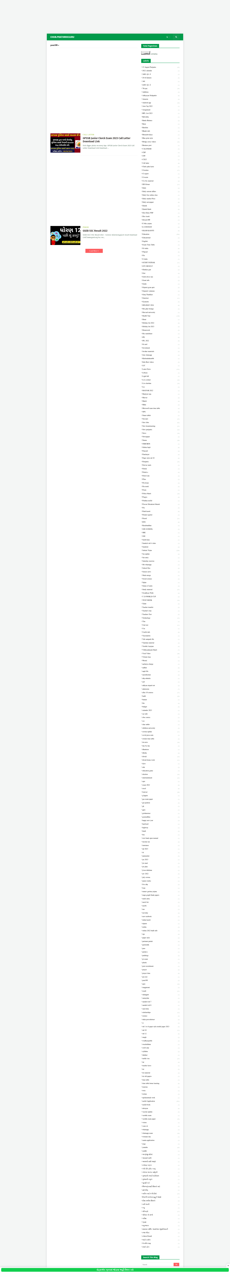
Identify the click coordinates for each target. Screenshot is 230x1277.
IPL (161, 337)
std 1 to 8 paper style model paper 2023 (161, 1026)
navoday (161, 913)
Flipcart (161, 252)
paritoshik (161, 945)
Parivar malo (161, 465)
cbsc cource (161, 717)
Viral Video (161, 653)
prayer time (161, 973)
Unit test (161, 625)
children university (161, 728)
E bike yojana (161, 223)
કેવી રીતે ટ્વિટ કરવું (161, 1168)
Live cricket (161, 380)
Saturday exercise (161, 561)
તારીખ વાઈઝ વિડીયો (161, 1193)
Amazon (161, 99)
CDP (161, 152)
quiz (161, 984)
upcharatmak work (161, 1097)
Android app (161, 102)
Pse (161, 507)
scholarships (161, 1012)
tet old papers (161, 1076)
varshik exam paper (161, 1119)
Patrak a (161, 472)
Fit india (161, 248)
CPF (161, 156)
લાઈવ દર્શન (161, 1240)
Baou (161, 124)
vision (161, 1122)
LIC (161, 365)
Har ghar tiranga (161, 309)
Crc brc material (161, 181)
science (161, 1016)
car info (161, 714)
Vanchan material (161, 643)
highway (161, 827)
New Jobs (161, 422)
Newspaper (161, 436)
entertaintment (161, 778)
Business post (161, 145)
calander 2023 (161, 710)
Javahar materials (161, 351)
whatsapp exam (161, 1133)
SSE (161, 536)
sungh (161, 1037)
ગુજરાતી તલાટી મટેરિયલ (161, 1176)
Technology (161, 618)
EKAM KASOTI (161, 230)
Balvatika (161, 117)
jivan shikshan (161, 870)
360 (161, 81)
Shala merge (161, 575)
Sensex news (161, 571)
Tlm (161, 621)
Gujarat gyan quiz (161, 287)
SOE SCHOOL (161, 529)
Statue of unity (161, 586)
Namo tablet (161, 415)
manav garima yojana (161, 891)
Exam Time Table (161, 245)
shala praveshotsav (161, 1019)
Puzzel (161, 518)
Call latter (161, 163)
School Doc (161, 568)
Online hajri (161, 447)
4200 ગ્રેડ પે (161, 85)
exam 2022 (161, 785)
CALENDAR (161, 149)
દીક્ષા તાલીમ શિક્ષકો (161, 1200)
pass (161, 948)
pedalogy (161, 955)
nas (161, 909)
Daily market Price (161, 198)
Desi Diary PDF (161, 213)
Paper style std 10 (161, 458)
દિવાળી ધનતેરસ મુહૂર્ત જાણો (161, 1197)
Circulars (161, 170)
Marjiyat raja (161, 394)
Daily (161, 188)
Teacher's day (161, 611)
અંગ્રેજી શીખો (161, 1154)
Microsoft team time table (161, 408)
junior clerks (161, 881)
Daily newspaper (161, 202)
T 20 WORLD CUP (161, 596)
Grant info (161, 280)
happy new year (161, 820)
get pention (161, 803)
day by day (161, 746)
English (161, 241)
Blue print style (161, 138)
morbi (161, 906)
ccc (161, 721)
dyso (161, 763)
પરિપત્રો (161, 1211)
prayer (161, 969)
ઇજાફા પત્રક (161, 1165)
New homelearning (161, 426)
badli (161, 696)
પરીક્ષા (161, 1218)
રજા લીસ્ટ (161, 1232)
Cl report (161, 173)
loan (161, 888)
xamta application (161, 1140)
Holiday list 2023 (161, 326)
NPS (161, 412)
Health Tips (161, 316)
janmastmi (161, 856)
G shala (161, 259)
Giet (161, 273)
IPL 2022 (161, 340)
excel (161, 788)
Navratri (161, 419)
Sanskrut (161, 547)
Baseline (161, 127)
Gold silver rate (161, 277)
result (161, 991)
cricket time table (161, 739)
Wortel (161, 660)
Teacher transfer (161, 607)
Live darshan (161, 383)
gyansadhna (161, 817)
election (161, 774)
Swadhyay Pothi (161, 593)
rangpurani (161, 987)
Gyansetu (161, 301)
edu (161, 767)
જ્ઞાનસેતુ (161, 1190)
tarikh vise (161, 1058)
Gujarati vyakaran (161, 291)
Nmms (161, 440)
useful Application (161, 1101)
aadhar (161, 667)
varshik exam (161, 1115)
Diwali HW (161, 220)
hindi (161, 831)
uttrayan (161, 1108)
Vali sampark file (161, 639)
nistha (161, 927)
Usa (161, 628)
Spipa (161, 582)
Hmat (161, 319)
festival (161, 792)
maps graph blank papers (161, 895)
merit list (161, 902)
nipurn (161, 923)
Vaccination (161, 635)
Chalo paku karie (161, 166)
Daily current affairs (161, 191)
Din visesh (161, 216)
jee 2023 (161, 859)
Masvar (161, 397)
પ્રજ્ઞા (161, 1222)
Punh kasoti (161, 511)
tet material (161, 1073)
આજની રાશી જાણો (161, 1161)
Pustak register (161, 515)
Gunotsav (161, 298)
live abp (161, 884)
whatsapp (161, 1129)
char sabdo (161, 724)
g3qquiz (161, 795)
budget (161, 706)
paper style (161, 937)
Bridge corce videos (161, 141)
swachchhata (161, 1044)
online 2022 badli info (161, 930)
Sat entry (161, 557)
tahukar (161, 1055)
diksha (161, 753)
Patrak (161, 468)
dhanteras (161, 749)
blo (161, 703)
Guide (161, 284)
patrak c (161, 952)
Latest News (161, 369)
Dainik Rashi (161, 209)
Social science (161, 579)
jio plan (161, 866)
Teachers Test (161, 614)
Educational (161, 237)
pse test (161, 977)
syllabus (161, 1051)
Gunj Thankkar (161, 294)
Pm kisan (161, 483)
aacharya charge (161, 664)
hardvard (161, 824)
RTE (161, 522)
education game (161, 770)
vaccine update (161, 1112)
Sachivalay (161, 540)
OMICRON (161, 444)
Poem (161, 490)
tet (161, 1069)
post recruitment (161, 966)
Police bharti (161, 493)
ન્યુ (161, 1208)
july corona (161, 877)
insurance (161, 845)
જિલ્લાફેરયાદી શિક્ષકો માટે (161, 1186)
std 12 (161, 1033)
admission (161, 689)
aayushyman (161, 675)
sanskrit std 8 (161, 1005)
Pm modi (161, 486)
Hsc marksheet (161, 333)
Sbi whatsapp (161, 564)
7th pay (161, 88)
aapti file (161, 671)
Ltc (161, 387)
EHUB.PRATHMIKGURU (62, 37)
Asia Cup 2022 (161, 106)
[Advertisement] (72, 17)
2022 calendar (161, 70)
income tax (161, 842)
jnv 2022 (161, 873)
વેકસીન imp (161, 1243)
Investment (161, 348)
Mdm (161, 404)
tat (161, 1062)
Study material (161, 589)
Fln (161, 255)
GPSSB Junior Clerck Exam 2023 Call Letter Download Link (106, 140)
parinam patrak (161, 941)
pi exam (161, 959)
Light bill (161, 376)
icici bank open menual (161, 838)
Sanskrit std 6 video (161, 543)
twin (161, 1090)
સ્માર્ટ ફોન (161, 1247)
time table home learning (161, 1083)
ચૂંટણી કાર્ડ (161, 1183)
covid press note (161, 735)
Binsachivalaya (161, 134)
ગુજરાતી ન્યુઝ (161, 1179)
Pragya (161, 497)
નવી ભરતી (161, 1204)
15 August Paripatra (161, 67)
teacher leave (161, 1065)
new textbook (161, 916)
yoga (161, 1144)
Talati (161, 603)
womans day (161, 1136)
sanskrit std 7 (161, 1001)
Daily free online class (161, 195)
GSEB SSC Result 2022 (95, 230)
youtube (161, 1147)
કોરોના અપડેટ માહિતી (161, 1172)
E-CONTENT (161, 227)
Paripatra (161, 461)
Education (161, 234)
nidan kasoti (161, 920)
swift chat (161, 1048)
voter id (161, 1126)
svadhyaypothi (161, 1040)
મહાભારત (161, 1225)
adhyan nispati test (161, 685)
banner (161, 699)
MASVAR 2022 (161, 390)
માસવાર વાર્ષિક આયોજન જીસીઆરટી (161, 1229)
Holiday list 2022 (161, 323)
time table (161, 1080)
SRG (161, 532)
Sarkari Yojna (161, 550)
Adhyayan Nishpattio (161, 95)
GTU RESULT (161, 266)
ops (161, 934)
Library (161, 373)
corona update (161, 731)
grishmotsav (161, 813)
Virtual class (161, 657)
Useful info (161, 632)
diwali (161, 756)
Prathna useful (161, 500)
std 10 (161, 1030)
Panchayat (161, 454)
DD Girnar (161, 184)
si (161, 1023)
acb (161, 682)
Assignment (161, 110)
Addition (161, 92)
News (161, 433)
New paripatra (161, 429)
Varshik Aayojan (161, 646)
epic (161, 781)
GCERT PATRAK (161, 262)
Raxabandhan (161, 525)
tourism (161, 1087)
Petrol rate (161, 476)
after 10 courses (161, 692)
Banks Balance (161, 120)
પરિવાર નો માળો (161, 1215)
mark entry (161, 898)
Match (161, 401)
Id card (161, 344)
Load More (93, 251)
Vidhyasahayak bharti (161, 650)
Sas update (161, 554)
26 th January (161, 77)
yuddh (161, 1151)
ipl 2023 (161, 849)
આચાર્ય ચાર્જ (161, 1158)
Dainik (161, 205)
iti (161, 852)
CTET (161, 159)
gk (161, 806)
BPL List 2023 (161, 113)
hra (161, 834)
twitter (161, 1094)
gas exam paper (161, 799)
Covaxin (161, 177)
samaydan (161, 998)
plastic (161, 962)
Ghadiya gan (161, 269)
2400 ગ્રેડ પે (161, 74)
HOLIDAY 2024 (161, 305)
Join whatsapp (161, 355)
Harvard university (161, 312)
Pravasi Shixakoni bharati (161, 504)
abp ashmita (161, 678)
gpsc (161, 810)
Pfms (161, 479)
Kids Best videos (161, 362)
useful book (161, 1104)
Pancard (161, 451)
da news (161, 742)
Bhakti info (161, 131)
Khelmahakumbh (161, 358)
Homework (161, 330)
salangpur (161, 994)
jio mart (161, 863)
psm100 (161, 980)
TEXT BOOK (161, 600)
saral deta (161, 1009)
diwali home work (161, 760)
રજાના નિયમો (161, 1236)
